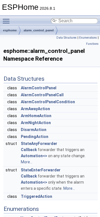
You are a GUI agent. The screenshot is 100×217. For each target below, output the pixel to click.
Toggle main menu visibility (7, 21)
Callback (29, 149)
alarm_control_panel (39, 30)
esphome (10, 30)
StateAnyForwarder (39, 143)
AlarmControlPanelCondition (48, 102)
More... (26, 162)
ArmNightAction (36, 122)
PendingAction (34, 136)
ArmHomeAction (36, 116)
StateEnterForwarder (41, 170)
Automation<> (34, 156)
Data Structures (66, 38)
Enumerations (88, 38)
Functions (92, 44)
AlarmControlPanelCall (42, 95)
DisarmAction (33, 129)
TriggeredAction (36, 196)
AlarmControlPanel (38, 88)
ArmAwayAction (35, 109)
